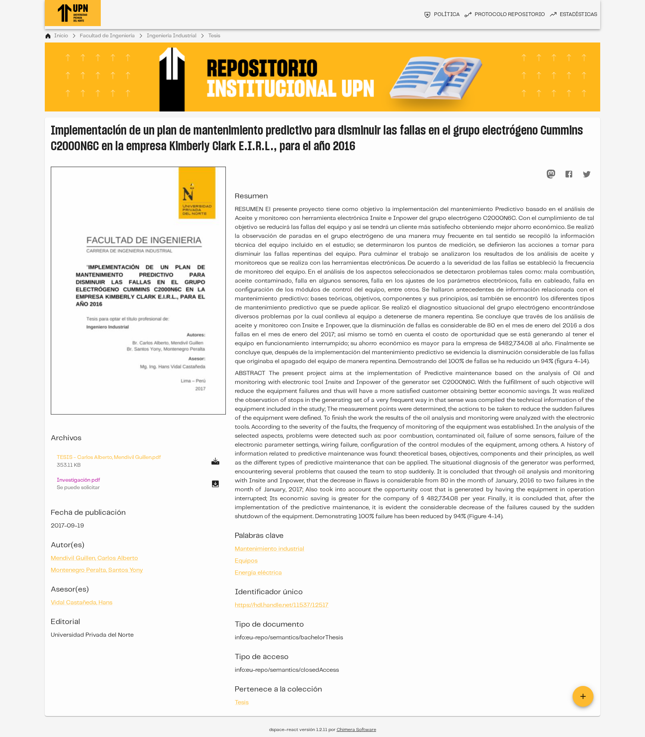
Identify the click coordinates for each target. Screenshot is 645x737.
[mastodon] (550, 174)
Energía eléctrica (258, 573)
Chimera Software (356, 730)
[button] (138, 484)
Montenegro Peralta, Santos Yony (97, 570)
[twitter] (586, 174)
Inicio (61, 35)
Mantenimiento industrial (269, 549)
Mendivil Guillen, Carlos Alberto (94, 558)
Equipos (246, 561)
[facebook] (568, 174)
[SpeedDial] (583, 696)
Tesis (214, 35)
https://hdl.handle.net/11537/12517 (281, 605)
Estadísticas (578, 14)
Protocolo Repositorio (510, 14)
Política (447, 14)
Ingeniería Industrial (171, 35)
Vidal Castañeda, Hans (81, 602)
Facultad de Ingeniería (107, 35)
